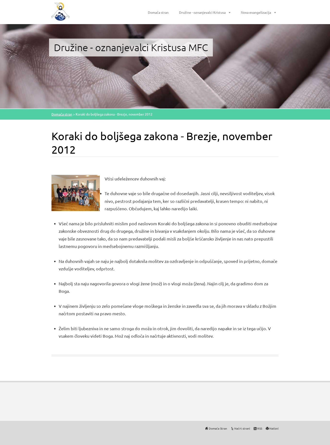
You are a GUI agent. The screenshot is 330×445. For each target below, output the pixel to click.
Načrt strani (242, 428)
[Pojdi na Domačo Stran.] (60, 11)
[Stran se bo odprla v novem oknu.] (75, 192)
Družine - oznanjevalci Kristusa (202, 12)
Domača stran (158, 12)
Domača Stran (218, 428)
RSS (259, 428)
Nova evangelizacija (256, 12)
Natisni (274, 428)
